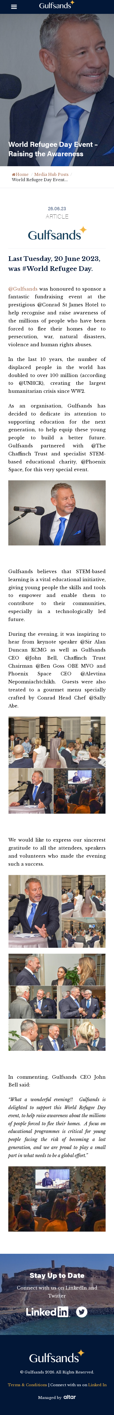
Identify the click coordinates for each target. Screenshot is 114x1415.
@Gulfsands (23, 289)
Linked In (97, 1385)
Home (22, 174)
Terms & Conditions (27, 1385)
